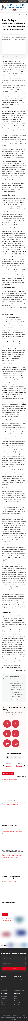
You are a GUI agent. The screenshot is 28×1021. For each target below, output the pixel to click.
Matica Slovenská (22, 1)
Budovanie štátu (4, 1007)
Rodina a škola (4, 1011)
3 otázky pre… (4, 996)
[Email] (11, 699)
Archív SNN (17, 1002)
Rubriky (16, 998)
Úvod (15, 996)
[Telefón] (14, 699)
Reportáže (16, 986)
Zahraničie (3, 986)
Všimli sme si (4, 990)
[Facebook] (17, 699)
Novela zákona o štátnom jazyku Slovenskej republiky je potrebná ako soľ (13, 850)
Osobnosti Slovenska (19, 990)
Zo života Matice (5, 988)
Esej (15, 988)
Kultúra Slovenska (5, 1002)
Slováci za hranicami (5, 984)
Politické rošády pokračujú (9, 825)
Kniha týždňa (4, 1004)
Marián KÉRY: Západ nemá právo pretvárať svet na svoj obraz (11, 877)
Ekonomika (3, 981)
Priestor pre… (4, 998)
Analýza (16, 981)
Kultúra (13, 33)
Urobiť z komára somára (8, 902)
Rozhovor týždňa (4, 1000)
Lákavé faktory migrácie (8, 801)
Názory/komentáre (18, 984)
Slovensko (3, 979)
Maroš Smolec (14, 676)
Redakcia (16, 1000)
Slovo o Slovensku (18, 979)
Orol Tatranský (4, 1009)
